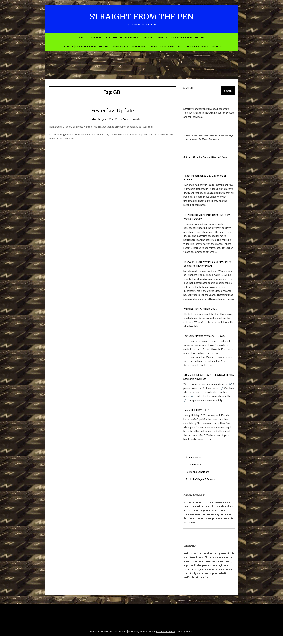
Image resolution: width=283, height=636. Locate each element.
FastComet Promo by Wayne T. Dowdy (204, 335)
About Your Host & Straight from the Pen (109, 37)
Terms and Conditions (197, 471)
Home (148, 37)
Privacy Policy (194, 457)
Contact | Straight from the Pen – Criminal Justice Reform (103, 46)
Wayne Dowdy (131, 119)
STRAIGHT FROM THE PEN (142, 16)
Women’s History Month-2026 (200, 308)
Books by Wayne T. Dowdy (204, 46)
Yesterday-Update (112, 110)
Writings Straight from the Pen (181, 37)
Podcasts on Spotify (166, 46)
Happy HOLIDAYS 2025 (196, 409)
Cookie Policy (193, 464)
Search (188, 87)
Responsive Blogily (165, 631)
